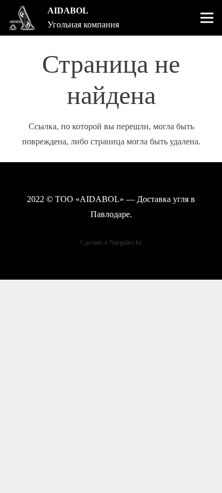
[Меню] (206, 17)
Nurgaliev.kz (125, 242)
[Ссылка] (22, 18)
